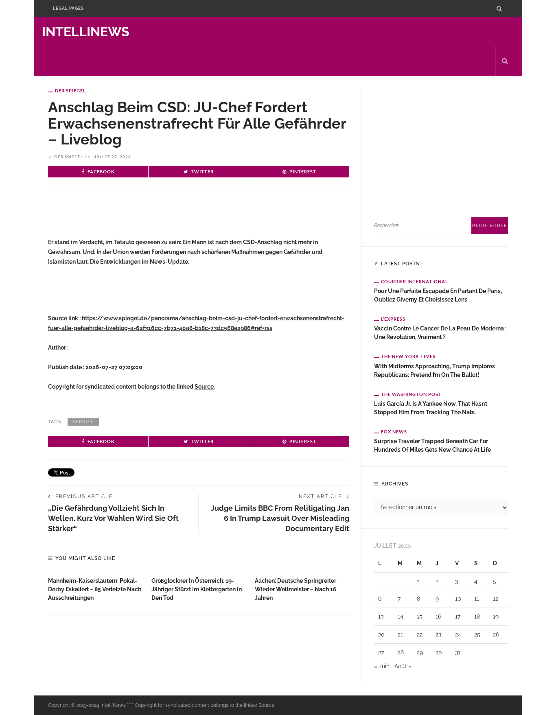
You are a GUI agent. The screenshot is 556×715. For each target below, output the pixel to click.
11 (476, 598)
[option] (95, 587)
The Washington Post (411, 394)
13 (380, 616)
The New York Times (408, 356)
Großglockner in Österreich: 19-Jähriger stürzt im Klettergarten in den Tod (196, 589)
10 (458, 598)
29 (420, 652)
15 (419, 616)
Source (204, 386)
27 (381, 652)
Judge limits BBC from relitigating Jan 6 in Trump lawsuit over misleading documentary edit (280, 518)
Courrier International (414, 281)
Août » (403, 666)
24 (458, 634)
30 (439, 652)
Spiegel (83, 422)
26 (496, 634)
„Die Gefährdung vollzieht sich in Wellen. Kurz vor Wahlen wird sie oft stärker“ (113, 518)
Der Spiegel (70, 90)
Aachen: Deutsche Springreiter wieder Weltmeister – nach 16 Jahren (296, 589)
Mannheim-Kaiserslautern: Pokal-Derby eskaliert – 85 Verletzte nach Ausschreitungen (94, 589)
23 (438, 634)
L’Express (393, 318)
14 (400, 616)
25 (477, 634)
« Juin (382, 666)
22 (419, 634)
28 (401, 652)
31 (457, 652)
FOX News (394, 431)
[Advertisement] (143, 218)
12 (495, 598)
